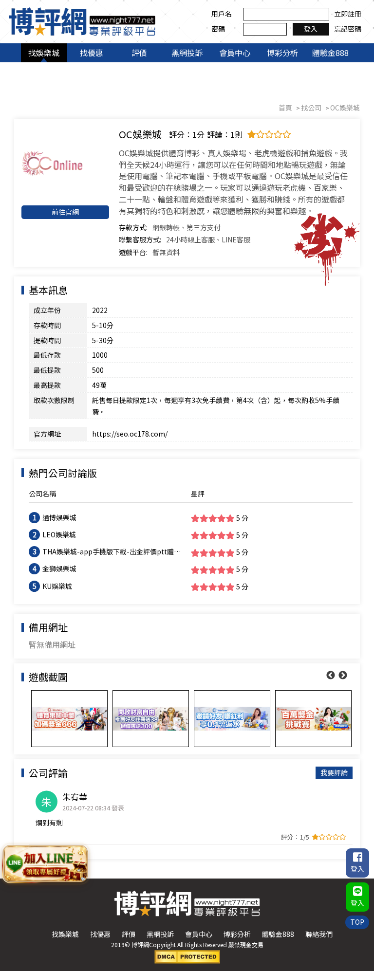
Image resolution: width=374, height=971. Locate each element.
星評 (198, 493)
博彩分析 (282, 52)
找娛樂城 (43, 52)
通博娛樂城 (59, 517)
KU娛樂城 (57, 586)
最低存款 (47, 355)
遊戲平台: (133, 252)
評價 (139, 52)
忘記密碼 (347, 29)
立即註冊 (347, 13)
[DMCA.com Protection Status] (187, 956)
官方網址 (47, 434)
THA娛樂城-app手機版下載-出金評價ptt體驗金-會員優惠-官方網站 (111, 552)
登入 (311, 29)
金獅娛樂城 (59, 568)
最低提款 (47, 370)
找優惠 (91, 52)
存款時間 (47, 325)
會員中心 (234, 52)
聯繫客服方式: (140, 239)
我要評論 (334, 772)
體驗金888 (330, 52)
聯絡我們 (319, 934)
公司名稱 (42, 493)
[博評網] (82, 20)
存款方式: (133, 227)
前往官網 (65, 212)
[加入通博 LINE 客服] (45, 862)
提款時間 (47, 340)
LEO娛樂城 (59, 534)
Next (343, 675)
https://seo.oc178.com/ (130, 434)
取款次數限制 (54, 400)
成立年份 (47, 310)
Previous (331, 675)
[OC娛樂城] (65, 163)
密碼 (218, 29)
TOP (357, 922)
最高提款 (47, 385)
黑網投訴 (187, 52)
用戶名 (221, 13)
